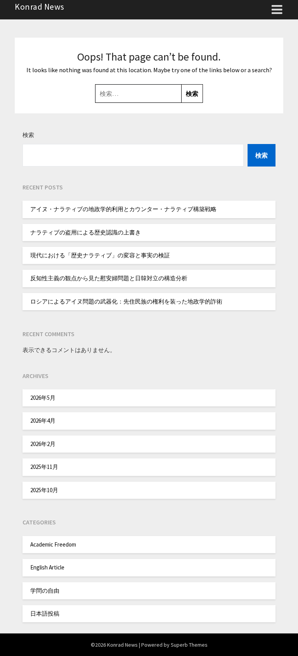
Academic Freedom (53, 544)
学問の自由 (44, 590)
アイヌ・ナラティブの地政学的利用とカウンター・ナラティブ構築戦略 (123, 209)
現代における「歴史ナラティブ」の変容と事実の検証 (100, 255)
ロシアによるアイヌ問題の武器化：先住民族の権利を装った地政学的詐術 (126, 301)
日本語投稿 (44, 613)
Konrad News (39, 6)
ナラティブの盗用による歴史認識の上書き (85, 232)
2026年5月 (42, 397)
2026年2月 (42, 444)
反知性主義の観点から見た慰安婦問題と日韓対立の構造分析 (108, 278)
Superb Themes (189, 644)
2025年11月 (44, 466)
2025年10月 (44, 490)
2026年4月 (42, 420)
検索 (28, 135)
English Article (47, 567)
